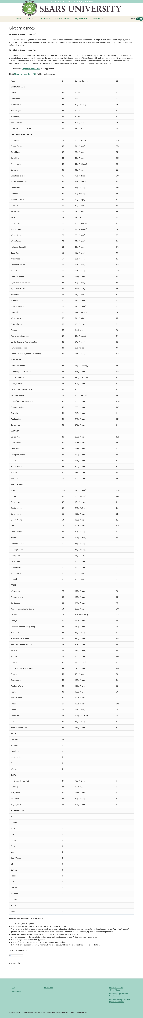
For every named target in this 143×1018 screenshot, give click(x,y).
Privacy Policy (16, 991)
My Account (48, 988)
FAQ (13, 988)
